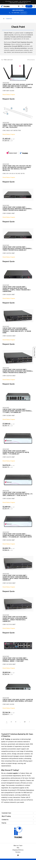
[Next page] (29, 722)
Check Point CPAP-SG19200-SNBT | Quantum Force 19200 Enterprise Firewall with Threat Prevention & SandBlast (16, 578)
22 (24, 721)
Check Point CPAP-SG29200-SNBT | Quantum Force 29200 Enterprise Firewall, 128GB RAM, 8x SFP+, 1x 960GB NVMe (17, 330)
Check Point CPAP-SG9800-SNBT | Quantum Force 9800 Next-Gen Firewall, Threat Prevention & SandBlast (17, 208)
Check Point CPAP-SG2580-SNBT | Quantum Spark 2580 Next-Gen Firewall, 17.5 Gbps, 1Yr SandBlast (17, 411)
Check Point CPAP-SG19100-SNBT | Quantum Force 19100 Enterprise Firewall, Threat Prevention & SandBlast (15, 619)
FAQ (18, 847)
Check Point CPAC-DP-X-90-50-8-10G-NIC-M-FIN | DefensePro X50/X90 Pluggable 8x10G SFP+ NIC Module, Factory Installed (17, 168)
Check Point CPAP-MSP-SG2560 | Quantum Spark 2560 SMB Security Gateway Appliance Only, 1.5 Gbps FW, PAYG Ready (18, 86)
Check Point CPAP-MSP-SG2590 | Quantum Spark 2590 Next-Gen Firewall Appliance (18, 700)
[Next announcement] (33, 2)
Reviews (18, 852)
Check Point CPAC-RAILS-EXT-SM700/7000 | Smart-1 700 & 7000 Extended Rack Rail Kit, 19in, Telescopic (18, 126)
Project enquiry (23, 12)
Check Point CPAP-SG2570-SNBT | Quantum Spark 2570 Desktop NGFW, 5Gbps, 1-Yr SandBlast (16, 452)
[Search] (22, 6)
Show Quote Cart (34, 352)
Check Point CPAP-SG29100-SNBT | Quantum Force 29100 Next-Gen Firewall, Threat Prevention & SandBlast (18, 371)
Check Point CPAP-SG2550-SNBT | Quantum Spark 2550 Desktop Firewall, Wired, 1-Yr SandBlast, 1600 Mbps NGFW (17, 535)
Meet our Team (18, 845)
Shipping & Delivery (17, 850)
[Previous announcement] (3, 2)
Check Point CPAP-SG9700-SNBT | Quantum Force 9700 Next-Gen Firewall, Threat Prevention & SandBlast (17, 248)
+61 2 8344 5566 (15, 12)
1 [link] (6, 722)
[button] (34, 6)
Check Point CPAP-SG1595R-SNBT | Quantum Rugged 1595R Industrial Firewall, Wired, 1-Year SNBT (15, 659)
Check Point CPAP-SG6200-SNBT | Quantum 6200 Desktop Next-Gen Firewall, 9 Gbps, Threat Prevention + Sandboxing (17, 289)
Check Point (9, 18)
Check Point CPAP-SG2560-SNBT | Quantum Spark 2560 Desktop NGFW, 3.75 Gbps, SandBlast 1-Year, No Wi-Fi (17, 494)
